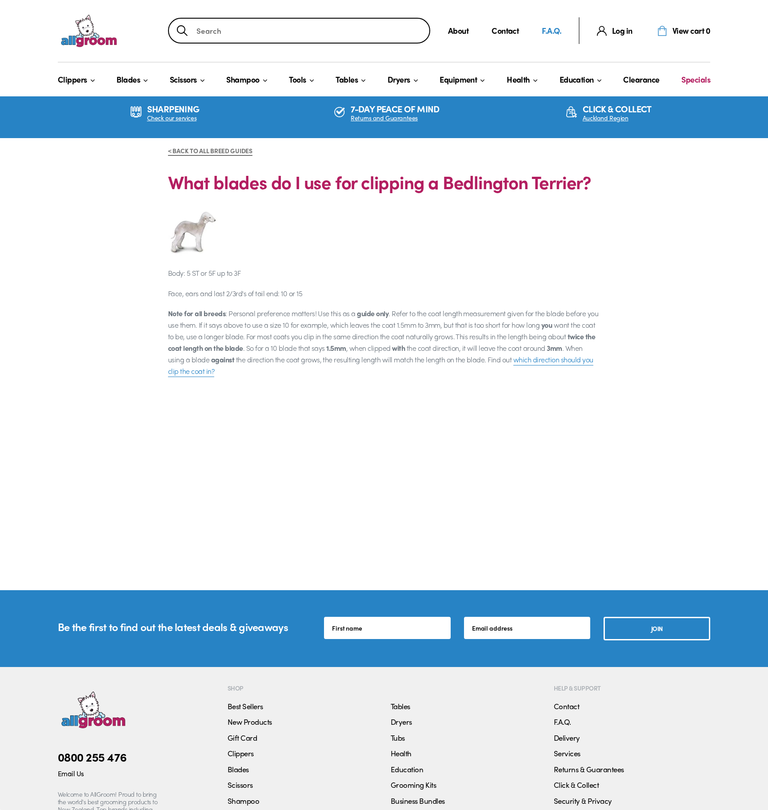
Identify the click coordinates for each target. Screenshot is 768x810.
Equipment (458, 79)
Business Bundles (418, 800)
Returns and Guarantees (384, 118)
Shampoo (242, 79)
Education (577, 79)
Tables (347, 79)
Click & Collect (576, 784)
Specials (695, 79)
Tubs (398, 737)
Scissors (183, 79)
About (458, 30)
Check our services (171, 118)
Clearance (641, 79)
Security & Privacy (583, 800)
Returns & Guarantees (589, 769)
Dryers (399, 79)
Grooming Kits (413, 784)
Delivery (567, 737)
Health (518, 79)
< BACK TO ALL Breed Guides (210, 150)
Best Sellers (245, 706)
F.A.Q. (551, 30)
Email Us (71, 773)
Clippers (72, 79)
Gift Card (242, 737)
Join (657, 628)
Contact (505, 30)
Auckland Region (605, 118)
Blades (128, 79)
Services (567, 753)
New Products (250, 721)
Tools (297, 79)
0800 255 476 (92, 756)
